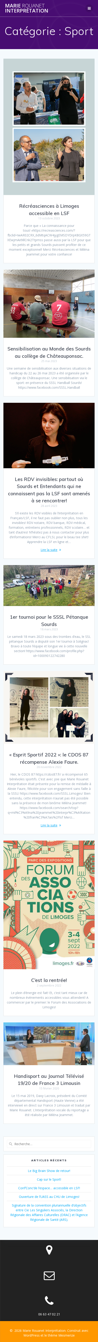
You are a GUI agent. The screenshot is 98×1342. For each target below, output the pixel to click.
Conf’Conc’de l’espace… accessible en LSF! (49, 1188)
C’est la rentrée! (49, 980)
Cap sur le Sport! (49, 1179)
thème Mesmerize (61, 1335)
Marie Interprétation (26, 8)
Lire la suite (49, 550)
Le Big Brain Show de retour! (49, 1171)
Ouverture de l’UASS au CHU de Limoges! (49, 1196)
